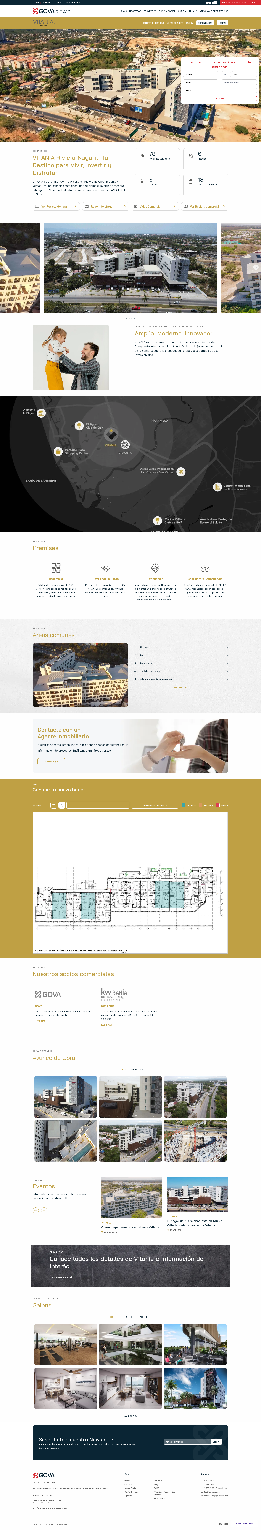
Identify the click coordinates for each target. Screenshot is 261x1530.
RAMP (156, 1488)
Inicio (124, 11)
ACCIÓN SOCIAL (167, 11)
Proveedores (73, 2)
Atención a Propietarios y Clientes (240, 2)
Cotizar (222, 23)
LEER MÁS (40, 1021)
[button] (5, 267)
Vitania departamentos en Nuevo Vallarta (130, 1227)
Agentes (128, 1495)
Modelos (145, 1316)
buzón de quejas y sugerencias (50, 1508)
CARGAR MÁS (180, 687)
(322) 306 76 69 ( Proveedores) (214, 1488)
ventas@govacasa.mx (210, 1492)
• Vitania (106, 1222)
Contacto (48, 2)
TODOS (122, 1069)
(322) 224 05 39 (207, 1480)
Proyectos (150, 11)
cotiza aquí (51, 761)
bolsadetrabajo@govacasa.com (214, 1495)
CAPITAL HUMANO (187, 11)
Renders (128, 1316)
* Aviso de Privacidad (44, 1482)
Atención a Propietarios (213, 11)
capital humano (131, 1492)
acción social (130, 1488)
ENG (37, 2)
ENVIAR (216, 1441)
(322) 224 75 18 (207, 1484)
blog (59, 2)
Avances (137, 1069)
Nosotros (135, 11)
